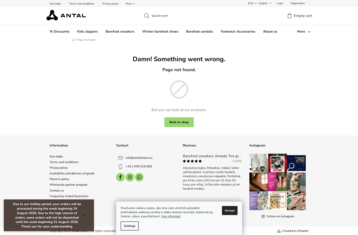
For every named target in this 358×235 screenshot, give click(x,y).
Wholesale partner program (69, 185)
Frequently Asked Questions (69, 196)
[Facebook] (120, 177)
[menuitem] (59, 31)
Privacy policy (110, 3)
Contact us (57, 190)
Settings (129, 226)
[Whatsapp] (139, 177)
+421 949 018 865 (139, 166)
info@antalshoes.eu (139, 158)
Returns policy (59, 179)
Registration (298, 3)
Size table (55, 3)
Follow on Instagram (280, 216)
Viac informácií (171, 216)
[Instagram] (130, 177)
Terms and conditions (81, 3)
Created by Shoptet (295, 231)
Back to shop (179, 122)
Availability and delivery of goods (72, 173)
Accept (230, 210)
